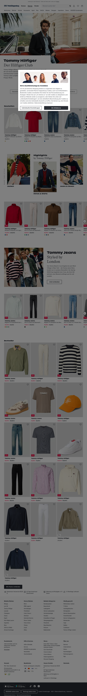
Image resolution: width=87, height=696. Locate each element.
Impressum (50, 103)
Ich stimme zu (56, 108)
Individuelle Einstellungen (31, 108)
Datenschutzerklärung (40, 103)
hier (59, 101)
